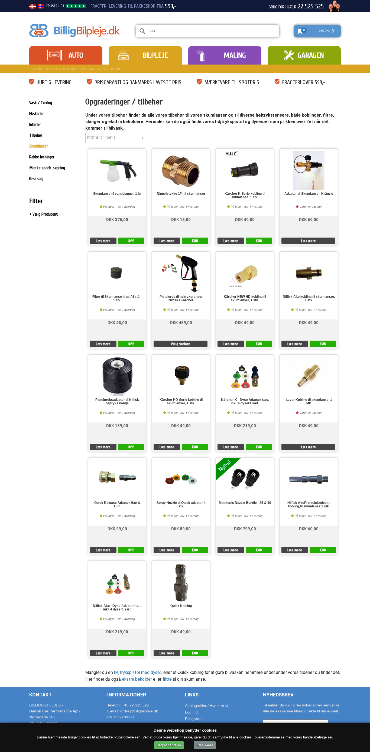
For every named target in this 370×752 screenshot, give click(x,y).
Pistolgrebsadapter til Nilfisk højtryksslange (117, 401)
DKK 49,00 (245, 219)
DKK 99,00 (117, 528)
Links (192, 694)
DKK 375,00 (117, 219)
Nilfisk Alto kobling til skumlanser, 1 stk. (309, 298)
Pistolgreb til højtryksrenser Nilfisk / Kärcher (181, 298)
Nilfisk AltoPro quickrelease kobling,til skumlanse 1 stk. (308, 504)
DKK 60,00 (309, 528)
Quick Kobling (181, 606)
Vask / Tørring (40, 102)
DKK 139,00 (117, 425)
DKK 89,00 (181, 528)
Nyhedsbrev (278, 694)
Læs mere (103, 241)
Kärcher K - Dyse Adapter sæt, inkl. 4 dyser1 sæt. (245, 401)
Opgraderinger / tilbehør (101, 69)
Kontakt (40, 694)
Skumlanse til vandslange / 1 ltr (117, 194)
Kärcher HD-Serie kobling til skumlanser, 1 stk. (181, 401)
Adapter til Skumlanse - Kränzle (308, 194)
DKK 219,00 (245, 425)
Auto (76, 55)
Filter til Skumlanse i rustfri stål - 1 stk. (117, 298)
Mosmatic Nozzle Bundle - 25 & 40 (245, 503)
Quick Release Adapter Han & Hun (117, 504)
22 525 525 (311, 6)
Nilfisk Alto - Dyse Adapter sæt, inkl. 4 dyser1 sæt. (117, 607)
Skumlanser (70, 69)
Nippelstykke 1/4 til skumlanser (181, 194)
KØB (131, 241)
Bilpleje (155, 55)
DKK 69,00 (309, 219)
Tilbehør (35, 135)
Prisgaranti (194, 718)
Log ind (191, 712)
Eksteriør (36, 113)
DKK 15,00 (181, 219)
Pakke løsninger (41, 157)
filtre (167, 679)
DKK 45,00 (117, 322)
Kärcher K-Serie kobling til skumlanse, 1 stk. (245, 195)
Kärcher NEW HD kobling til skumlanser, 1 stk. (245, 298)
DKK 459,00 (181, 322)
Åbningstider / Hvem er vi (206, 705)
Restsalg (36, 178)
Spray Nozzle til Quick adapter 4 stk (181, 504)
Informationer (126, 694)
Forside (37, 69)
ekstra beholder (137, 679)
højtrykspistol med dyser (137, 672)
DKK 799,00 (245, 528)
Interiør (35, 124)
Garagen (311, 55)
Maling (235, 55)
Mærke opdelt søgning (47, 167)
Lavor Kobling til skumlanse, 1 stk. (309, 401)
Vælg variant (180, 344)
